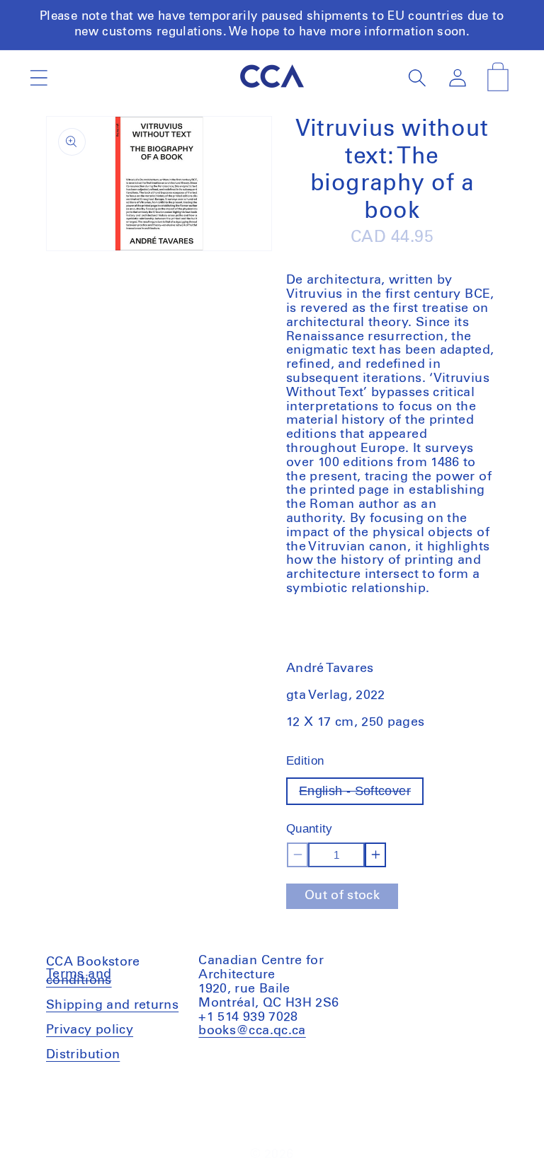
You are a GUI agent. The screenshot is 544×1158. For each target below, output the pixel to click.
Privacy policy (89, 1030)
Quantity (309, 828)
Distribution (83, 1054)
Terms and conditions (79, 979)
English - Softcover (361, 794)
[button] (38, 77)
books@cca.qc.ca (251, 1030)
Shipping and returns (112, 1005)
